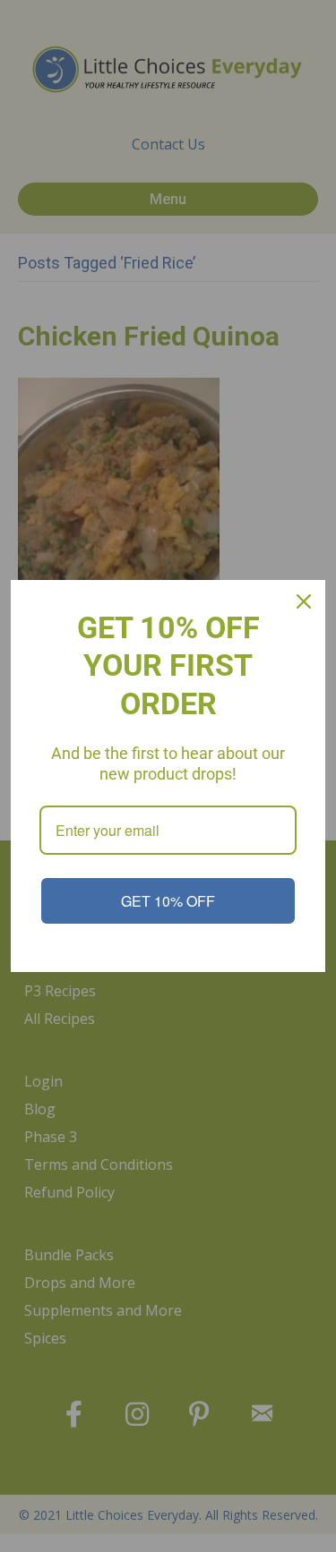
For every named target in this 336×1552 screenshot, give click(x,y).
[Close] (303, 601)
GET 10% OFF (168, 901)
